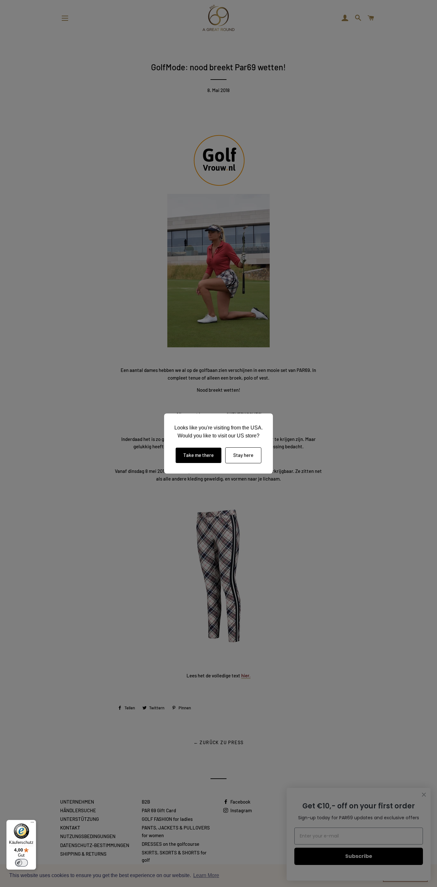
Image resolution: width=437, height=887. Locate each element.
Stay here (243, 455)
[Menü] (32, 824)
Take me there (198, 455)
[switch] (21, 863)
